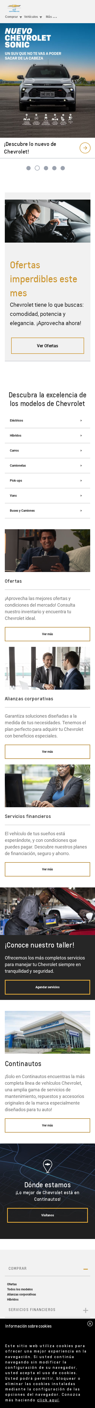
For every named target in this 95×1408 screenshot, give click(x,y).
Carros (14, 450)
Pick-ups (16, 480)
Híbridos (15, 435)
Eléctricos (16, 420)
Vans (13, 495)
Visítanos (47, 1215)
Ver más (47, 634)
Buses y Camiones (22, 510)
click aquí (48, 1400)
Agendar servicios (47, 987)
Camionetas (18, 465)
